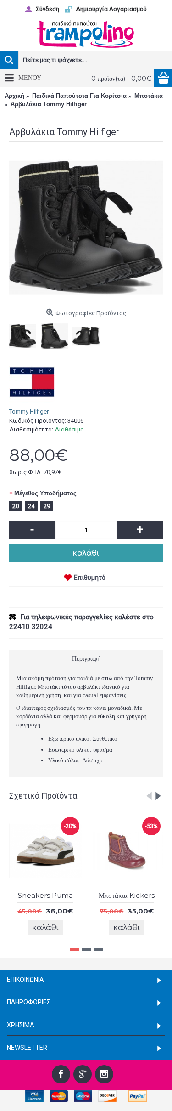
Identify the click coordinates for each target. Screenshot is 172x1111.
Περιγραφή (86, 658)
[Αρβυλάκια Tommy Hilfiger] (86, 228)
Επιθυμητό (89, 577)
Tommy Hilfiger (29, 411)
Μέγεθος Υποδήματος (45, 493)
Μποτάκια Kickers (89, 895)
